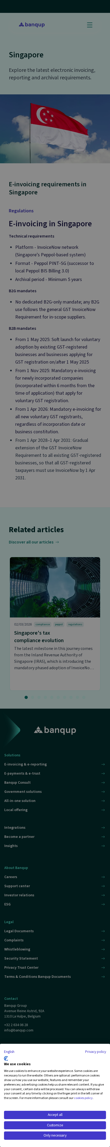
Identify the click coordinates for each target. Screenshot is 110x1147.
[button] (9, 1052)
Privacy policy (95, 1051)
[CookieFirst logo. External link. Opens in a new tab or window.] (6, 1058)
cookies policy (83, 1098)
